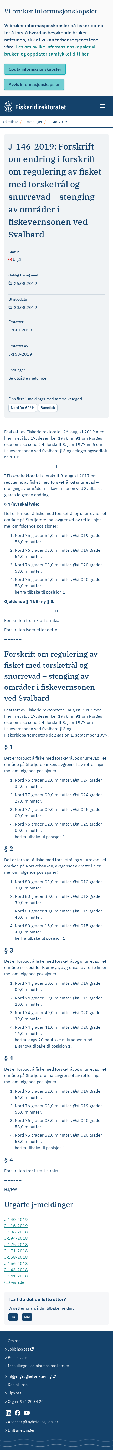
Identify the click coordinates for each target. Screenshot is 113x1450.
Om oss (14, 1340)
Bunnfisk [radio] (47, 407)
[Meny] (103, 106)
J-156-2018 (16, 1263)
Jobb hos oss (18, 1349)
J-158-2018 (16, 1257)
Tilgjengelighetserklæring (30, 1376)
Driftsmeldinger (21, 1430)
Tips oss (15, 1393)
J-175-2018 (16, 1244)
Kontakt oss (18, 1384)
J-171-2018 (16, 1250)
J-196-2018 (16, 1232)
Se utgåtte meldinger (28, 378)
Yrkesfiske (10, 122)
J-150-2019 (20, 354)
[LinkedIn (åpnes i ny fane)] (8, 1415)
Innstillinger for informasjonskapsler (38, 1365)
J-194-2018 (16, 1238)
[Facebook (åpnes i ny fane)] (18, 1415)
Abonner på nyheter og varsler (33, 1421)
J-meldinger (33, 122)
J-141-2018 (16, 1276)
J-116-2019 (16, 1225)
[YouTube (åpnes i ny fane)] (27, 1415)
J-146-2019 (57, 122)
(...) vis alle (14, 1282)
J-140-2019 (20, 330)
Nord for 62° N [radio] (23, 407)
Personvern (17, 1357)
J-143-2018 (16, 1269)
